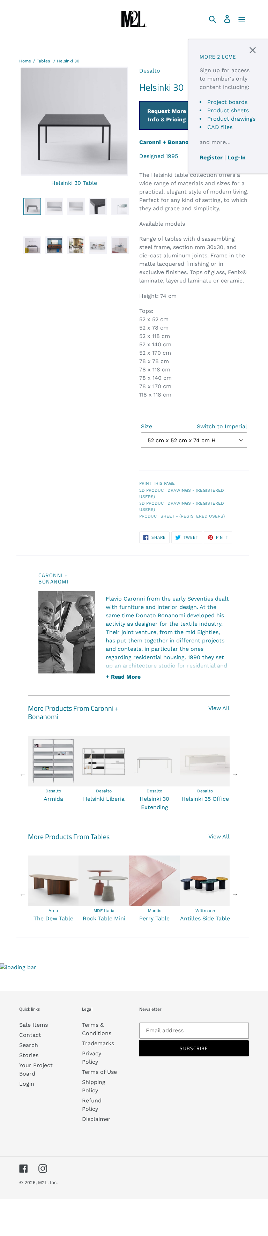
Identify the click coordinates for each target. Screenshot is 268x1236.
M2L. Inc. (48, 1182)
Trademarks (98, 1043)
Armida (53, 799)
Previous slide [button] (22, 773)
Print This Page (157, 483)
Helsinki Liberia (104, 799)
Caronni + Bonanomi (167, 142)
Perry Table (154, 918)
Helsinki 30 (68, 61)
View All (219, 708)
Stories (28, 1055)
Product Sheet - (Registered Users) (182, 516)
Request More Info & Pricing (166, 115)
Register (211, 157)
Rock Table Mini (104, 918)
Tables (43, 61)
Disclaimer (96, 1119)
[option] (53, 769)
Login (26, 1083)
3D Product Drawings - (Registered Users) (181, 506)
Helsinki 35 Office (205, 799)
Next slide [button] (234, 773)
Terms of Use (99, 1072)
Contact (30, 1035)
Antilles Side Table (205, 918)
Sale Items (33, 1025)
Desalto (149, 70)
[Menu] (242, 18)
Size (194, 426)
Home (25, 61)
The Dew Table (53, 918)
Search (28, 1045)
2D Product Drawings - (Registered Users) (181, 493)
